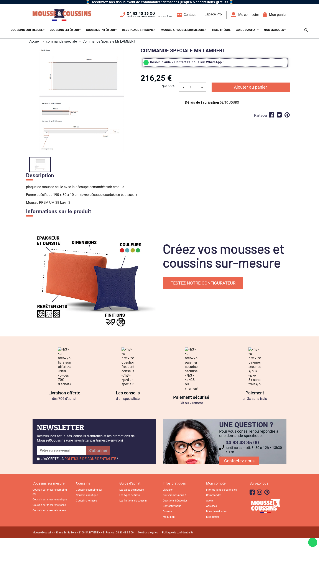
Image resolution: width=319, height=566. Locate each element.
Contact (190, 15)
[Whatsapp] (312, 542)
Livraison (168, 489)
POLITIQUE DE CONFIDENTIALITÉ (90, 459)
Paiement (254, 393)
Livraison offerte (64, 393)
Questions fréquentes (175, 500)
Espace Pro (213, 14)
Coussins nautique (87, 495)
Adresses (211, 506)
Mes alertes (212, 516)
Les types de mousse (131, 489)
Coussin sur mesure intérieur (49, 510)
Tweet (279, 115)
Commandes (213, 495)
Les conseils (128, 393)
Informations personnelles (221, 489)
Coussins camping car (89, 489)
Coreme (167, 511)
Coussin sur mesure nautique (50, 499)
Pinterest (287, 115)
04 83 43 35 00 (141, 14)
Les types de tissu (129, 495)
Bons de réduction (216, 511)
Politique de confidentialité (177, 532)
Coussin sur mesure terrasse (49, 504)
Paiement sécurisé (191, 397)
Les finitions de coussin (133, 500)
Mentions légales (148, 532)
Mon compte (215, 483)
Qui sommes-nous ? (174, 495)
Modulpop (169, 516)
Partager (271, 115)
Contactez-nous (239, 460)
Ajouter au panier (250, 87)
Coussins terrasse (86, 500)
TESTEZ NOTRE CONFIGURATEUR (203, 283)
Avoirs (210, 500)
